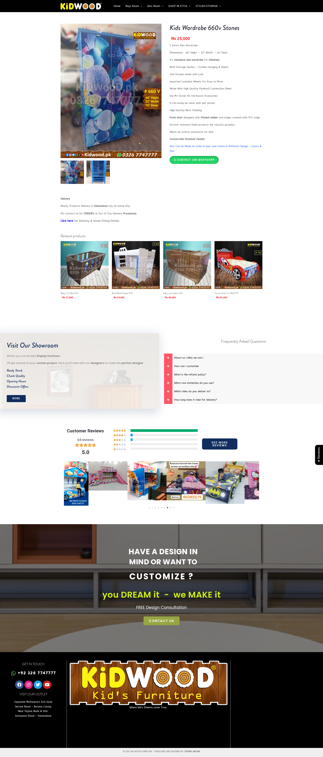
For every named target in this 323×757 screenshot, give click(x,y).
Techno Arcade (192, 751)
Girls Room (153, 6)
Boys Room (132, 6)
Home (117, 6)
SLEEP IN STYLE (177, 6)
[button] (194, 159)
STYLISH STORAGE (207, 6)
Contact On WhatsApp (195, 159)
